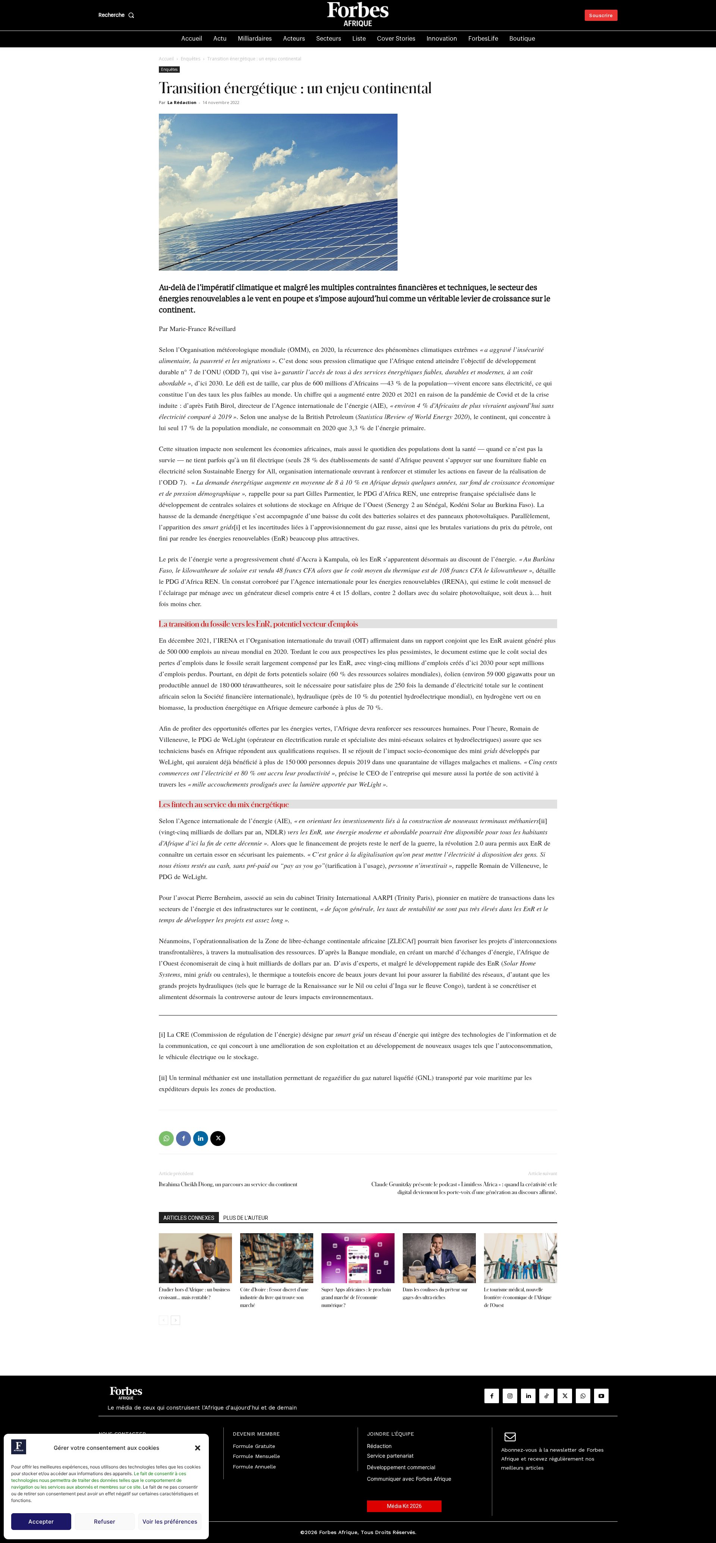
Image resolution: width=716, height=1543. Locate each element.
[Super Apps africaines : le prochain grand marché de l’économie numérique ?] (358, 1258)
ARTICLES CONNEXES (188, 1218)
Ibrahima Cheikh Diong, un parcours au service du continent (228, 1184)
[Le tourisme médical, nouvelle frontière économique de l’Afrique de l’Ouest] (520, 1258)
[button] (197, 1448)
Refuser (104, 1521)
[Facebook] (183, 1138)
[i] (237, 526)
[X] (217, 1138)
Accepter (41, 1521)
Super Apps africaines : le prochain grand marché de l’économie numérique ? (356, 1297)
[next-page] (175, 1320)
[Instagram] (510, 1396)
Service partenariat (390, 1455)
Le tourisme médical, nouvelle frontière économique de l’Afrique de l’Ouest (518, 1297)
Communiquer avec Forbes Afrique (409, 1479)
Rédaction (379, 1446)
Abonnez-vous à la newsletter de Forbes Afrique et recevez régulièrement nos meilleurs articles (552, 1459)
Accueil (166, 59)
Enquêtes (190, 59)
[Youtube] (601, 1396)
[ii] (543, 820)
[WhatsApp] (166, 1138)
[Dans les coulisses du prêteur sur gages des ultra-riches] (439, 1258)
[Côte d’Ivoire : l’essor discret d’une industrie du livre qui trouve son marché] (276, 1258)
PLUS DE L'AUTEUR (245, 1218)
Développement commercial (401, 1467)
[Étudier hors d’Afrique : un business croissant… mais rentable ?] (195, 1258)
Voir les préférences (169, 1521)
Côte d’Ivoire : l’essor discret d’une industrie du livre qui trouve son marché (274, 1297)
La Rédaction (182, 102)
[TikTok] (546, 1396)
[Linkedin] (200, 1138)
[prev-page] (163, 1320)
